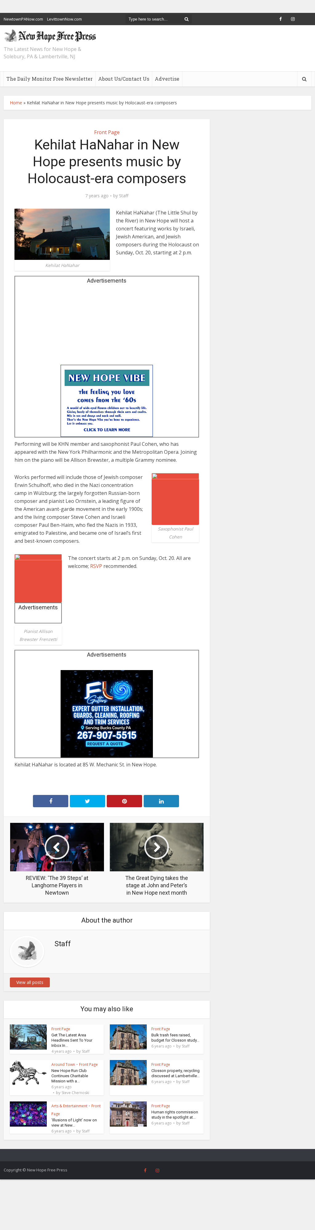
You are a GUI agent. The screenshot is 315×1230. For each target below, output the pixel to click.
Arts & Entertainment (69, 1106)
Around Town (63, 1064)
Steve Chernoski (75, 1092)
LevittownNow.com (64, 19)
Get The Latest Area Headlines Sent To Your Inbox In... (71, 1040)
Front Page (107, 132)
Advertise (167, 78)
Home (16, 103)
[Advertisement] (107, 326)
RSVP (96, 566)
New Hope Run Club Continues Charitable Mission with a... (69, 1075)
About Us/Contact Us (123, 78)
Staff (123, 196)
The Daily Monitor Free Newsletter (49, 78)
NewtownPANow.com (23, 19)
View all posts (29, 982)
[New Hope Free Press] (50, 35)
